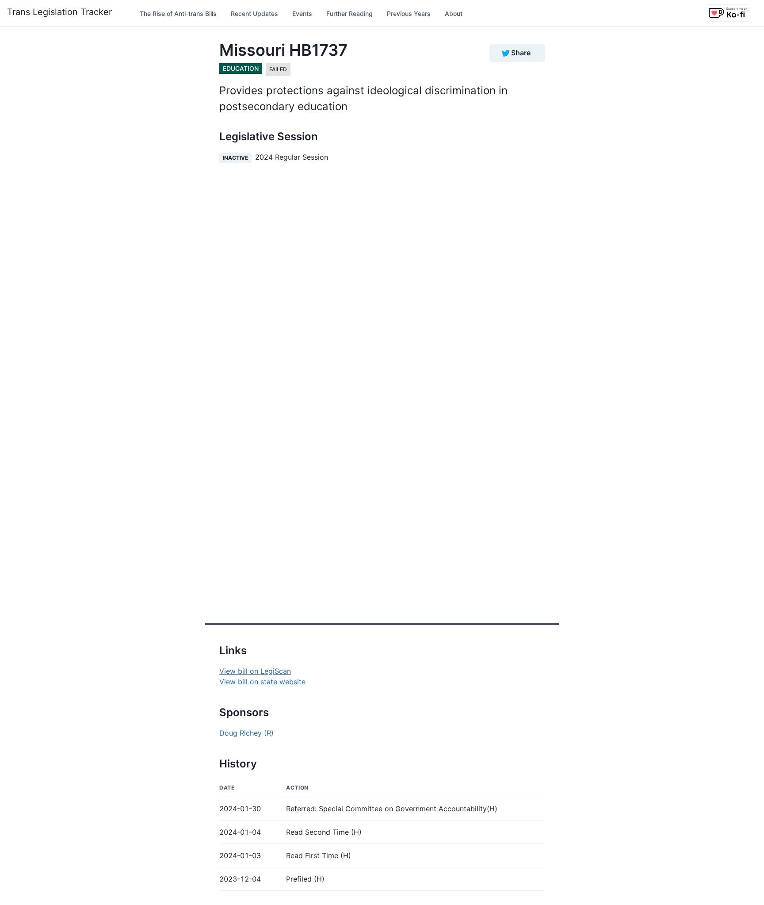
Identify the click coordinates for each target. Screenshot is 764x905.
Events (302, 13)
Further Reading (349, 13)
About (453, 13)
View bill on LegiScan (255, 671)
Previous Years (409, 13)
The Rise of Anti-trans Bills (178, 13)
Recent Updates (254, 13)
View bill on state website (262, 681)
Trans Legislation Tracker (59, 12)
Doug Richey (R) (246, 733)
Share (521, 52)
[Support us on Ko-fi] (728, 13)
